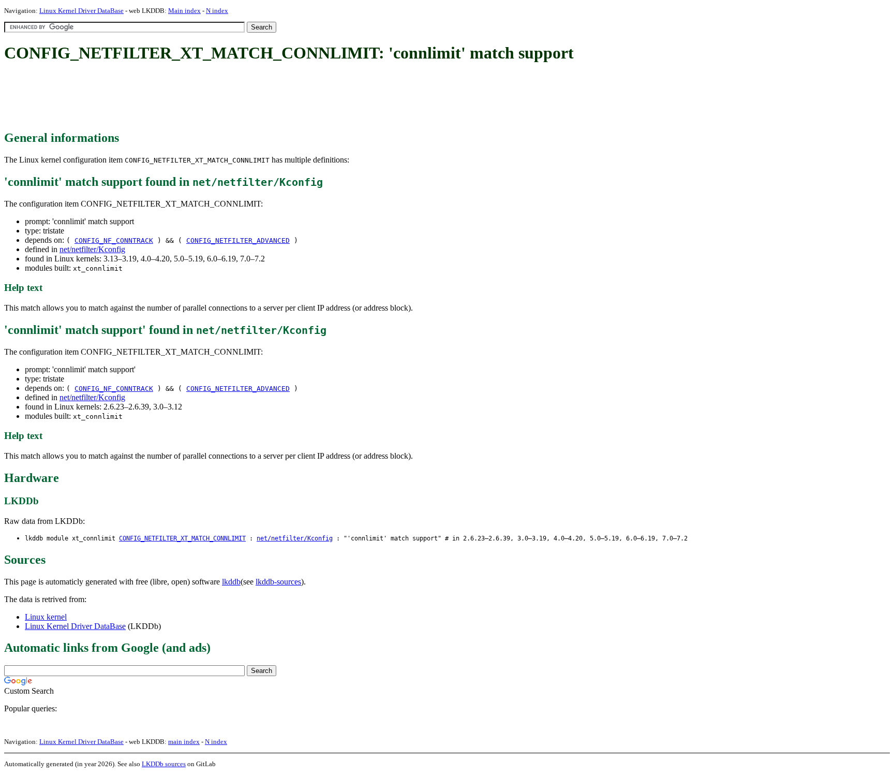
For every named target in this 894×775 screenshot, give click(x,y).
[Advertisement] (192, 97)
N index (217, 10)
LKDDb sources (164, 764)
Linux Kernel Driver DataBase (81, 10)
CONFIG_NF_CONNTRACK (113, 240)
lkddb (231, 581)
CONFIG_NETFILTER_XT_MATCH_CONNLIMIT (182, 538)
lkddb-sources (278, 581)
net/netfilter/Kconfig (92, 249)
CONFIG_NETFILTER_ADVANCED (238, 240)
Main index (184, 10)
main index (184, 741)
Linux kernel (46, 616)
